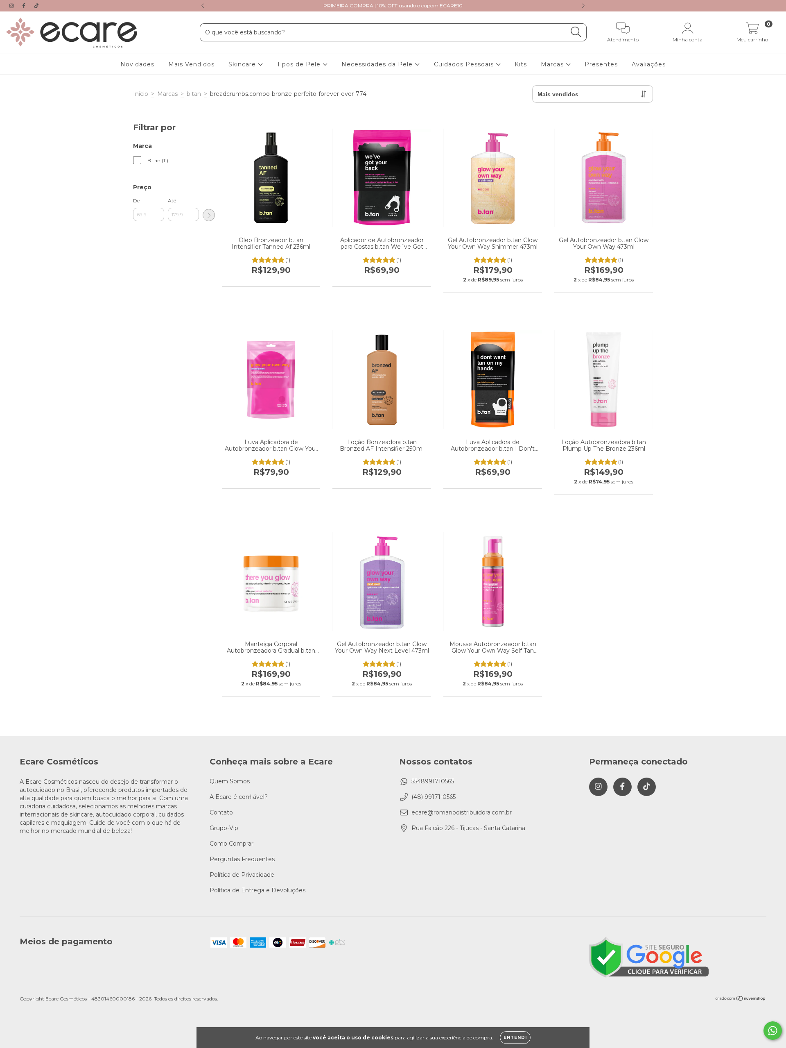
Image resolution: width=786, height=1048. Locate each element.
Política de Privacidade (242, 874)
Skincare (243, 64)
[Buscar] (576, 32)
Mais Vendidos (191, 64)
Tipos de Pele (300, 64)
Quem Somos (230, 781)
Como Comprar (231, 843)
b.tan (194, 94)
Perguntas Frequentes (242, 859)
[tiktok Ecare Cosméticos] (36, 5)
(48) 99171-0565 (433, 797)
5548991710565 (432, 781)
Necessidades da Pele (378, 64)
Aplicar (209, 215)
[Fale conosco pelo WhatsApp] (772, 1030)
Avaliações (649, 64)
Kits (521, 64)
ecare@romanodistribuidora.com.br (461, 812)
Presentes (601, 64)
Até (172, 200)
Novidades (137, 64)
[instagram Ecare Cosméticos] (12, 5)
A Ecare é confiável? (239, 797)
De (136, 200)
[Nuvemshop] (740, 999)
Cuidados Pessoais (465, 64)
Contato (221, 812)
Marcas (553, 64)
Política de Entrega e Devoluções (257, 890)
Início (140, 94)
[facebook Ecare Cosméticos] (24, 5)
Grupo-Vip (224, 828)
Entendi (515, 1037)
